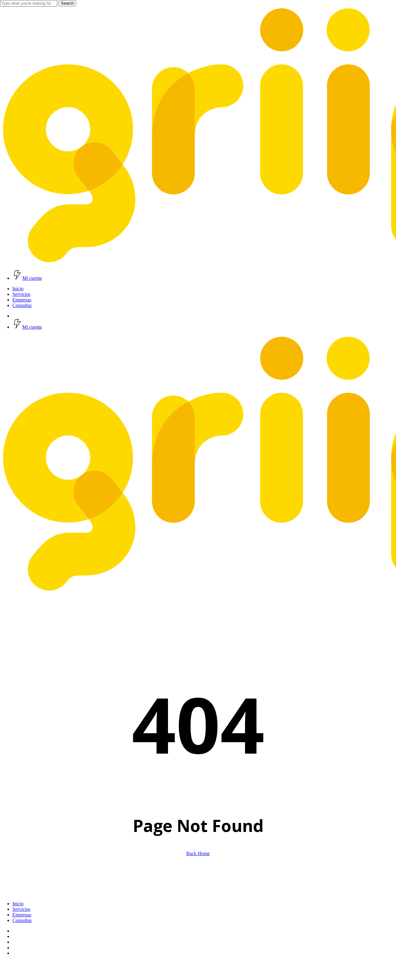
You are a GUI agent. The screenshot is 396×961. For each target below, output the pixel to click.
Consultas (22, 920)
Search (67, 3)
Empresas (21, 914)
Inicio (18, 903)
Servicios (21, 909)
